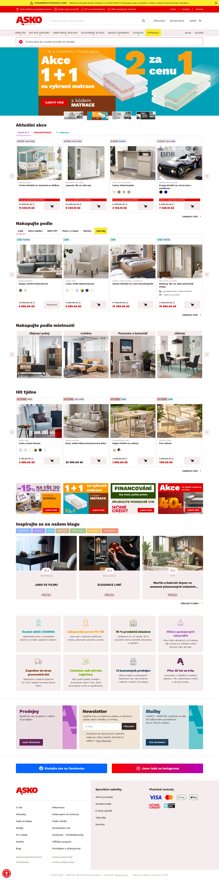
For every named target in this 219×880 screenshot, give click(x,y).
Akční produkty (104, 797)
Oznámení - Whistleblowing (67, 834)
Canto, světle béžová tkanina (80, 282)
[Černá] (161, 192)
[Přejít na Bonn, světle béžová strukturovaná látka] (86, 421)
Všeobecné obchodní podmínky (29, 857)
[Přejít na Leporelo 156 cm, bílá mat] (86, 163)
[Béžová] (114, 192)
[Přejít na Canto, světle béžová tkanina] (86, 261)
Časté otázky (59, 821)
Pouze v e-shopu (70, 231)
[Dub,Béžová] (114, 450)
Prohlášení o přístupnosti (66, 848)
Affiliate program (61, 841)
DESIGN (39, 531)
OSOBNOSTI (110, 531)
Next (207, 176)
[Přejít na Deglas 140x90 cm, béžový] (133, 421)
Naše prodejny (24, 821)
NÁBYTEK (62, 531)
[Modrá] (166, 192)
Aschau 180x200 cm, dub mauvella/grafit (132, 282)
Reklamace (58, 807)
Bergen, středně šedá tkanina (33, 282)
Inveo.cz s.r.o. (121, 875)
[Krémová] (72, 290)
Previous (12, 176)
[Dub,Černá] (119, 450)
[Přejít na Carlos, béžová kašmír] (133, 163)
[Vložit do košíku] (52, 206)
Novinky (87, 231)
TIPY (50, 531)
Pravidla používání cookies (63, 862)
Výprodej (100, 231)
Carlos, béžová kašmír (123, 184)
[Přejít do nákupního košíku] (195, 20)
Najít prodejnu (31, 742)
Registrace (177, 21)
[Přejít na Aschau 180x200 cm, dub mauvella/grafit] (133, 261)
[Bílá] (134, 192)
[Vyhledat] (144, 21)
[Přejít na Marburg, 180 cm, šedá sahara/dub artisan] (179, 261)
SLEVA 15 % (23, 132)
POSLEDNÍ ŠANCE (42, 132)
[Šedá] (20, 290)
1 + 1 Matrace (62, 132)
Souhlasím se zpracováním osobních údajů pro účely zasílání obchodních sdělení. (105, 737)
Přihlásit (160, 21)
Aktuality (21, 814)
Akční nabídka (35, 231)
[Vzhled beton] (119, 192)
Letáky (173, 9)
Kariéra (20, 841)
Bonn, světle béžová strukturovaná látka (86, 441)
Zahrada (138, 33)
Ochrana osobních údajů (62, 857)
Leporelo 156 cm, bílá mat (78, 184)
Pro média (21, 834)
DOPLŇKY (94, 531)
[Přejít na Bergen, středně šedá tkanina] (39, 261)
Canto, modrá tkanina (29, 441)
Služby (199, 33)
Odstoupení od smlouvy (65, 814)
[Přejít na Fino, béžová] (179, 421)
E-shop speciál (103, 810)
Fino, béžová (165, 441)
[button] (6, 873)
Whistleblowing (22, 862)
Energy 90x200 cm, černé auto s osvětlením (175, 185)
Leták (20, 231)
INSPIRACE (23, 531)
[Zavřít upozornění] (216, 3)
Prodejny (185, 9)
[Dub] (124, 192)
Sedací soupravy (118, 33)
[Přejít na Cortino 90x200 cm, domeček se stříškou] (39, 163)
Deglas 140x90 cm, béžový (125, 441)
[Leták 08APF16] (109, 81)
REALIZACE (78, 531)
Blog (188, 33)
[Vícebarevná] (82, 290)
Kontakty (199, 9)
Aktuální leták (103, 803)
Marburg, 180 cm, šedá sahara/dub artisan (176, 284)
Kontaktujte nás (61, 828)
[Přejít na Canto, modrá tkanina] (39, 421)
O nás (19, 807)
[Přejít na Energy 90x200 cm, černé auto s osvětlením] (179, 163)
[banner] (38, 498)
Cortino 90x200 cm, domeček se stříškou (39, 184)
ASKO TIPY (52, 231)
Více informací (103, 740)
